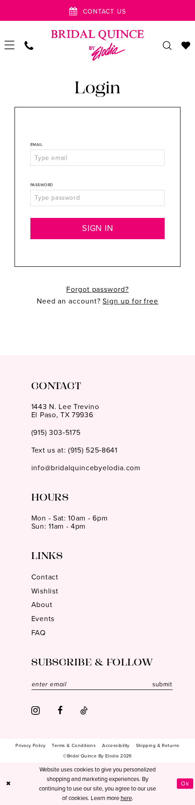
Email (36, 145)
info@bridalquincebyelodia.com (86, 468)
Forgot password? (97, 289)
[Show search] (167, 45)
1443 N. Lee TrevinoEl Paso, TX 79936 (65, 410)
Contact (44, 577)
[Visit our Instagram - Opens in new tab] (35, 711)
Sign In (97, 228)
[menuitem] (10, 45)
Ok (185, 783)
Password (41, 185)
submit (162, 684)
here (126, 798)
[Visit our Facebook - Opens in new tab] (60, 710)
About (41, 604)
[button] (10, 45)
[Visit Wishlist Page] (185, 45)
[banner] (97, 45)
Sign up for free (130, 301)
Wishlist (44, 591)
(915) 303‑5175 (56, 432)
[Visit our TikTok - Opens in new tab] (84, 710)
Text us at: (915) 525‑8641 (74, 450)
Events (42, 618)
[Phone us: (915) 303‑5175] (29, 45)
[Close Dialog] (8, 784)
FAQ (38, 632)
